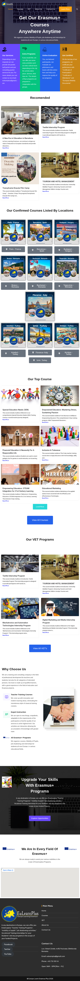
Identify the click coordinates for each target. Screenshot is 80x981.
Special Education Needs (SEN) (16, 410)
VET (29, 9)
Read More (6, 148)
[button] (13, 249)
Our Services (7, 55)
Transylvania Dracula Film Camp (16, 188)
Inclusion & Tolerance (51, 450)
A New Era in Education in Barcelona (18, 138)
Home (10, 9)
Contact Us (50, 9)
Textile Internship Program (54, 127)
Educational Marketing (51, 488)
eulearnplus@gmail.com (56, 956)
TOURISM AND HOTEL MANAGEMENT (58, 181)
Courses (20, 9)
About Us (38, 9)
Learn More (65, 9)
